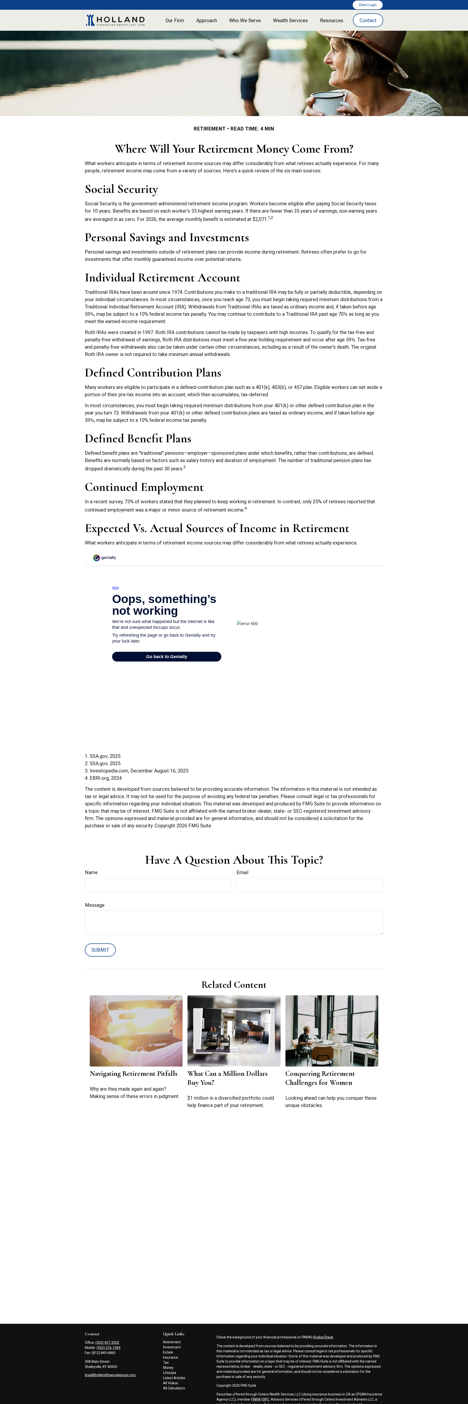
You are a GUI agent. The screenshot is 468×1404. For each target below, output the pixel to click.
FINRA (256, 1399)
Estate (168, 1352)
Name (91, 872)
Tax (166, 1362)
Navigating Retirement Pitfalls (133, 1073)
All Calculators (174, 1388)
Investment (172, 1347)
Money (168, 1368)
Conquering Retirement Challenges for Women (320, 1078)
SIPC (265, 1399)
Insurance (170, 1357)
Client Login (368, 5)
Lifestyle (169, 1373)
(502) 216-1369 (108, 1348)
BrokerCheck (323, 1337)
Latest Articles (174, 1378)
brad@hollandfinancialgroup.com (110, 1375)
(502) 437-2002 (107, 1343)
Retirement (172, 1342)
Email (242, 872)
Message (95, 905)
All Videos (170, 1383)
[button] (174, 20)
